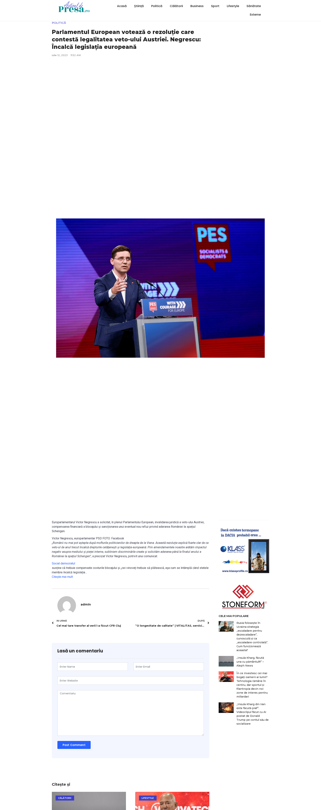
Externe (255, 14)
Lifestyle (233, 6)
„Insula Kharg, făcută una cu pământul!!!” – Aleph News (250, 661)
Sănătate (254, 6)
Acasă (122, 6)
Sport (215, 6)
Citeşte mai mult (62, 577)
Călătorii (176, 6)
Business (197, 6)
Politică (156, 6)
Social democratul (64, 563)
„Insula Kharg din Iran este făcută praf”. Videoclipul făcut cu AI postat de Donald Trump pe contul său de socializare (252, 714)
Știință (139, 6)
